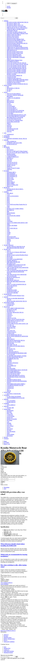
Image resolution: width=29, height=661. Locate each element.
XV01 (8, 242)
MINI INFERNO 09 (12, 175)
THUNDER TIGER (9, 302)
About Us (6, 634)
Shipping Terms (7, 637)
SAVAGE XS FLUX (12, 163)
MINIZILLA (10, 158)
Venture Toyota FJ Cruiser (13, 168)
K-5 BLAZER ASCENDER (14, 396)
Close (7, 579)
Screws (8, 427)
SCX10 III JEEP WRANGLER (14, 112)
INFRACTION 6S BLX (13, 36)
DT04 (8, 203)
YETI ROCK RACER (12, 128)
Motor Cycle (10, 186)
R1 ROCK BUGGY (12, 144)
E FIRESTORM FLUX (13, 156)
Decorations (10, 435)
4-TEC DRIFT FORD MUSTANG (15, 308)
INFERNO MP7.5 (11, 172)
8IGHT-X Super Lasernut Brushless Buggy (17, 255)
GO (16, 18)
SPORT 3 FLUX (11, 165)
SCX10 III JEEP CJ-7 (12, 109)
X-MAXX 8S (10, 388)
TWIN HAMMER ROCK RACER (15, 398)
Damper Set (10, 417)
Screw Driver (10, 426)
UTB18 (9, 124)
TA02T (8, 220)
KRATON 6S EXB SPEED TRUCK (16, 40)
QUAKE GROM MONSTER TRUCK (16, 68)
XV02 (8, 243)
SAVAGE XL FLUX (12, 162)
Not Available (4, 474)
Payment (6, 636)
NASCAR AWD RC (12, 285)
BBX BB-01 (10, 193)
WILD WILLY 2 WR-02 (13, 238)
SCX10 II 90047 (11, 106)
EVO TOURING (11, 400)
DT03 (8, 201)
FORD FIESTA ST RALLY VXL (15, 320)
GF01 (8, 207)
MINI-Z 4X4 (10, 177)
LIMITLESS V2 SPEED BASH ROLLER (17, 49)
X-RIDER (6, 403)
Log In (8, 6)
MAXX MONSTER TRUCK (14, 334)
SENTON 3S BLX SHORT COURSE (16, 70)
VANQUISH (7, 392)
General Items (7, 409)
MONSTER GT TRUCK (13, 88)
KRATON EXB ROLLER (13, 44)
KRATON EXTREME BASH (14, 46)
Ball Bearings (10, 410)
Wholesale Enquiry (8, 652)
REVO (8, 347)
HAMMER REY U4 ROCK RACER (16, 264)
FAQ (5, 488)
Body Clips (9, 413)
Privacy (5, 640)
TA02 (8, 218)
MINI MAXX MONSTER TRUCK (16, 340)
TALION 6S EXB (11, 77)
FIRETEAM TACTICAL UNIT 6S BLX (17, 28)
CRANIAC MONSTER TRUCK (15, 312)
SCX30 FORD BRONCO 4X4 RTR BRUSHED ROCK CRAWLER (16, 116)
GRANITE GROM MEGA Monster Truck (17, 33)
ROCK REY (10, 287)
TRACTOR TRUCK (12, 228)
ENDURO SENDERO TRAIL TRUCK (17, 138)
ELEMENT (7, 137)
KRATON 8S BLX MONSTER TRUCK (17, 43)
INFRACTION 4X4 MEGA (14, 35)
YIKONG (6, 406)
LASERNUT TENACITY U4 (14, 266)
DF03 (8, 200)
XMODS (6, 399)
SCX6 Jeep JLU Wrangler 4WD (15, 120)
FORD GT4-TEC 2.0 (12, 322)
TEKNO (6, 297)
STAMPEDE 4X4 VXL (13, 358)
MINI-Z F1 (9, 180)
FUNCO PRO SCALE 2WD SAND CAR (17, 323)
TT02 (8, 231)
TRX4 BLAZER (11, 368)
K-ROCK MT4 (10, 304)
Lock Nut (9, 424)
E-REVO (9, 316)
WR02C (9, 239)
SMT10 (9, 123)
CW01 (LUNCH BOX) (13, 196)
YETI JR (9, 127)
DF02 (8, 199)
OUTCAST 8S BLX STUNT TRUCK (16, 67)
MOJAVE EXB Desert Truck (14, 54)
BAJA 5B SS (10, 149)
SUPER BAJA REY (12, 290)
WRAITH (9, 126)
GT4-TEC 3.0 (10, 325)
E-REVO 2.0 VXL (11, 318)
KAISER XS (10, 305)
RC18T (9, 91)
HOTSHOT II (10, 210)
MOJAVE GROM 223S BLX (14, 56)
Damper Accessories (12, 419)
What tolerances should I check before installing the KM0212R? (13, 544)
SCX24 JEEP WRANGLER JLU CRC (16, 114)
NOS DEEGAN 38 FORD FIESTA (16, 346)
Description (6, 487)
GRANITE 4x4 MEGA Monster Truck (16, 32)
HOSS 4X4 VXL (11, 327)
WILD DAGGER (11, 236)
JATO (8, 329)
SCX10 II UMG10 (11, 107)
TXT (8, 235)
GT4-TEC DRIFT (11, 326)
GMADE (6, 140)
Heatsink (9, 423)
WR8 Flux (9, 169)
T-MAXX (9, 361)
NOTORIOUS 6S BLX (13, 61)
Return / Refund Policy (9, 639)
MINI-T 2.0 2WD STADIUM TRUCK (16, 284)
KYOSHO (6, 170)
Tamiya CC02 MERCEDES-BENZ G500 (17, 222)
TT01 (8, 229)
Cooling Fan (10, 414)
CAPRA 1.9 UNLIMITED (13, 98)
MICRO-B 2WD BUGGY (13, 277)
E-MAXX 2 (10, 315)
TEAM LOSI (7, 249)
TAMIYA (6, 192)
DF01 (8, 197)
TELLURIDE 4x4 (11, 365)
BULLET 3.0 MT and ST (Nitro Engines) (17, 151)
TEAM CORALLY (8, 245)
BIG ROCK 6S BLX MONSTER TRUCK (17, 22)
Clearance (6, 438)
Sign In (2, 579)
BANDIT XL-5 (11, 311)
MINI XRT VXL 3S (12, 344)
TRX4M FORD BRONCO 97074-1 (16, 375)
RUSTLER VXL (11, 349)
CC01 (8, 194)
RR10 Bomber (10, 102)
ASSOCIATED (7, 85)
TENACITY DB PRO (12, 292)
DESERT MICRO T (12, 260)
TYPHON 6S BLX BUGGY (14, 78)
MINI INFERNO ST (12, 176)
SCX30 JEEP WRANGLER (14, 119)
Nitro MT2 (9, 159)
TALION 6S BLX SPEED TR (14, 75)
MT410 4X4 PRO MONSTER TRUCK (17, 301)
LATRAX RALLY (11, 332)
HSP (5, 145)
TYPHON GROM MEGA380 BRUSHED (17, 79)
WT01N (9, 241)
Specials (6, 437)
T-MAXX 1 (10, 364)
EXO (8, 99)
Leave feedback (4, 584)
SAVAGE (9, 161)
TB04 (8, 224)
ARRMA (6, 20)
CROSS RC (7, 135)
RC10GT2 (9, 89)
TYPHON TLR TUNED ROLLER (16, 81)
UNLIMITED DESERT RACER (15, 385)
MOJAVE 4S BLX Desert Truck (15, 51)
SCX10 (9, 103)
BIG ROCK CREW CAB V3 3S (15, 25)
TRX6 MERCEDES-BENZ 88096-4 (16, 384)
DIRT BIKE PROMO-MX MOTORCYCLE (13, 262)
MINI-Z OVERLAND (12, 184)
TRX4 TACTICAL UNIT (13, 374)
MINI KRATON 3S (12, 50)
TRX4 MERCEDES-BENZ (14, 372)
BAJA (8, 148)
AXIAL (6, 92)
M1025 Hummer (11, 213)
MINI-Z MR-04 (11, 182)
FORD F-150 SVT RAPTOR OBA (16, 319)
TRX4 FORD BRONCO (13, 371)
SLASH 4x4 (10, 350)
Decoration (9, 420)
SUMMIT (9, 360)
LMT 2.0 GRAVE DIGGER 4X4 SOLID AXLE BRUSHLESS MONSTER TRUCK (17, 272)
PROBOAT (7, 187)
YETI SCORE (10, 130)
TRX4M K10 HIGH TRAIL (14, 379)
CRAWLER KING (11, 155)
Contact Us (6, 649)
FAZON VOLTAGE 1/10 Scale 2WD (16, 26)
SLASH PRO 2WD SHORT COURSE (16, 356)
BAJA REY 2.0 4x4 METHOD (14, 259)
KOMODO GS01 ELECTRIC (14, 142)
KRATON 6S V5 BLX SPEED (15, 42)
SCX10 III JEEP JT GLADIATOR (15, 110)
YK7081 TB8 (10, 407)
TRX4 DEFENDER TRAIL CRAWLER (17, 370)
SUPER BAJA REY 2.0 (13, 291)
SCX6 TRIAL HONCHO (13, 121)
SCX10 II (9, 105)
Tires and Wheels (11, 431)
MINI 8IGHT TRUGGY (13, 280)
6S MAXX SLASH (12, 309)
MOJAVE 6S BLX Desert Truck (15, 53)
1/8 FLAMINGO (11, 405)
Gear (8, 421)
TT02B (8, 232)
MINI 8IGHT (10, 278)
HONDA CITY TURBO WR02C (15, 208)
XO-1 (8, 389)
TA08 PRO (9, 221)
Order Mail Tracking (9, 651)
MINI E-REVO (11, 339)
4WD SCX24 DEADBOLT (14, 93)
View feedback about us (6, 582)
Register (9, 7)
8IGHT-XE (9, 256)
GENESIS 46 (10, 134)
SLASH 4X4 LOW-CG (13, 351)
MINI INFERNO (11, 173)
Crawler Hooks (10, 416)
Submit (2, 481)
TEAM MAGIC (8, 294)
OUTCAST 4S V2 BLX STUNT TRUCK (17, 64)
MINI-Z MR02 (10, 183)
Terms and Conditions (9, 641)
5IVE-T (9, 250)
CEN (5, 133)
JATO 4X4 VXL (11, 330)
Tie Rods (9, 430)
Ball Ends (9, 412)
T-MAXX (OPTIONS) (12, 363)
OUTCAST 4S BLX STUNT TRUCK (16, 63)
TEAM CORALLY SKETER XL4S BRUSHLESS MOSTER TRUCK (16, 247)
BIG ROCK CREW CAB (13, 23)
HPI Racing (7, 147)
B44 (8, 86)
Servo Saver (10, 428)
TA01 (8, 217)
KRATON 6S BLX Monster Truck (15, 39)
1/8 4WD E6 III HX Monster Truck (15, 295)
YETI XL (9, 131)
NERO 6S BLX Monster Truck (14, 60)
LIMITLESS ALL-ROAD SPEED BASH (17, 47)
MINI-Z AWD (10, 179)
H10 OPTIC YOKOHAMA (14, 393)
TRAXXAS (7, 306)
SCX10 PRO (10, 113)
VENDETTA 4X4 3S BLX (13, 82)
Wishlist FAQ (7, 648)
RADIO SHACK (11, 402)
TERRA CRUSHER (12, 225)
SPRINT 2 (9, 166)
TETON (9, 367)
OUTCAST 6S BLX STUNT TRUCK (16, 65)
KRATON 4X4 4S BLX (13, 37)
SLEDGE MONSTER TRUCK (15, 357)
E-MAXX (9, 313)
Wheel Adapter (10, 434)
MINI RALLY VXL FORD (13, 341)
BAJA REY (10, 257)
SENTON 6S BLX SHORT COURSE (16, 71)
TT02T (8, 234)
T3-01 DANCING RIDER (13, 215)
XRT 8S (9, 391)
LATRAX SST (10, 333)
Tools (8, 433)
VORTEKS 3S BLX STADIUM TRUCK (17, 84)
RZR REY (9, 288)
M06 (8, 211)
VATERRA (6, 395)
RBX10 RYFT (10, 100)
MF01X (9, 214)
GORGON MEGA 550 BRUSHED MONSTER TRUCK (16, 30)
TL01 (8, 227)
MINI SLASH (10, 343)
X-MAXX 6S (10, 386)
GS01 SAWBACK (11, 141)
